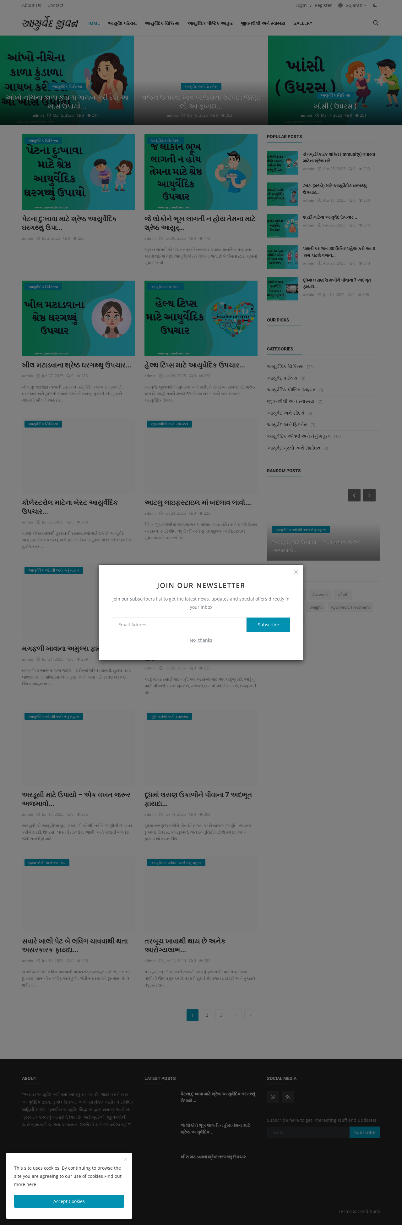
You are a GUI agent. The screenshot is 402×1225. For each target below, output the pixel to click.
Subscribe (268, 625)
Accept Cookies (69, 1201)
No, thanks (201, 640)
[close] (296, 571)
